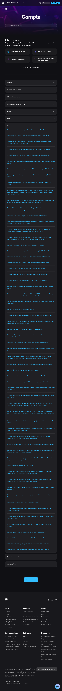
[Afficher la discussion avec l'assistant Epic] (57, 686)
